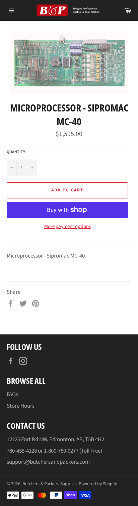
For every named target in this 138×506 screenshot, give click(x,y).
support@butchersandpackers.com (48, 462)
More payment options (67, 226)
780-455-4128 (22, 451)
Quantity (16, 152)
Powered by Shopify (98, 483)
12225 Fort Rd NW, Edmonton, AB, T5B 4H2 (55, 439)
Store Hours (20, 406)
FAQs (12, 394)
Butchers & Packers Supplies (49, 483)
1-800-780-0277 (61, 451)
